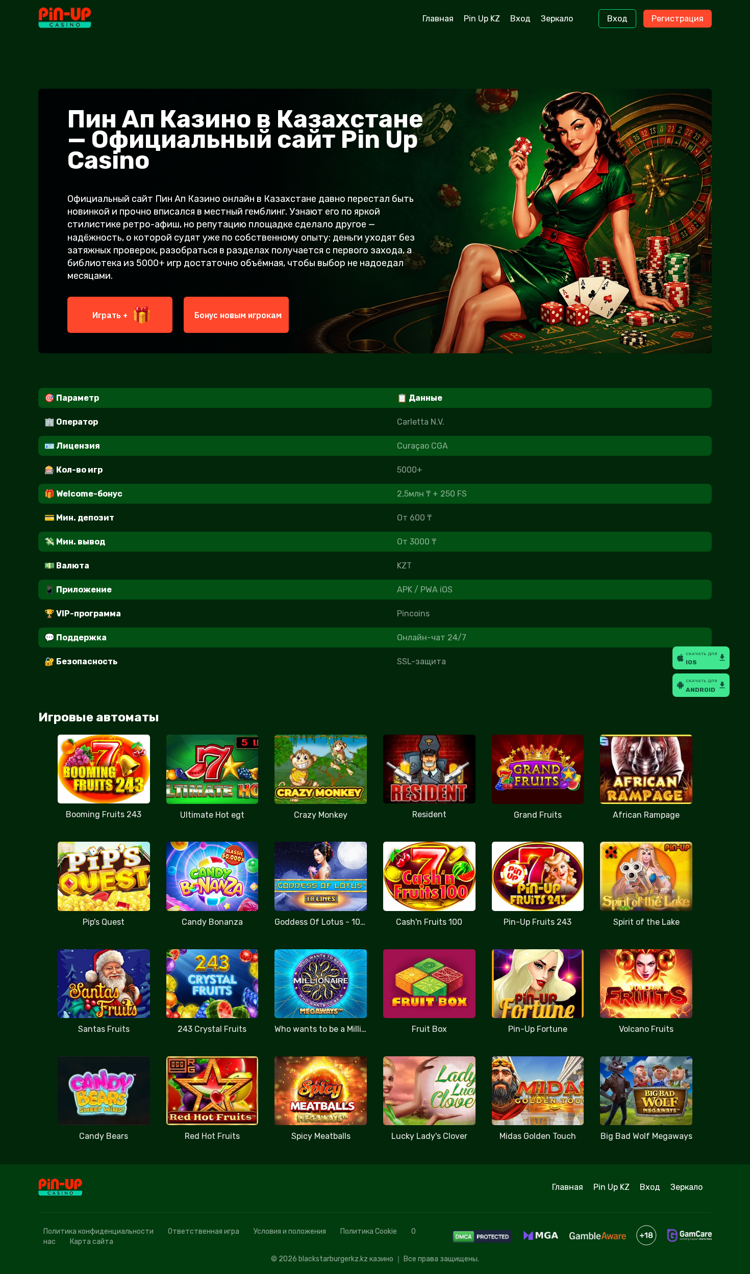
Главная (438, 18)
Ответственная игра (203, 1231)
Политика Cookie (368, 1231)
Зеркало (557, 18)
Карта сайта (91, 1241)
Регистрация (678, 18)
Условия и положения (290, 1231)
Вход (520, 18)
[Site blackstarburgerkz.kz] (80, 19)
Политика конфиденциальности (98, 1231)
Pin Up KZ (482, 18)
